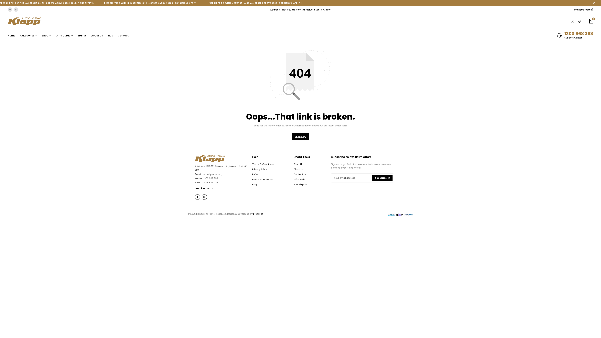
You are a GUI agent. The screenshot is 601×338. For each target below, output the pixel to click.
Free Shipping (301, 184)
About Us (97, 35)
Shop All (298, 164)
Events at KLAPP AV (262, 179)
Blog (110, 35)
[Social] (197, 197)
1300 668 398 (578, 34)
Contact (123, 35)
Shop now (300, 136)
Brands (82, 35)
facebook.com (10, 9)
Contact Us (300, 174)
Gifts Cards (63, 35)
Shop (45, 35)
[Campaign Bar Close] (595, 3)
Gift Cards (299, 179)
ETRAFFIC (258, 213)
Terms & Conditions (263, 164)
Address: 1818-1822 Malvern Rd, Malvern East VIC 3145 (300, 9)
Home (11, 35)
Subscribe (381, 177)
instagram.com (16, 9)
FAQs (255, 174)
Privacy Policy (259, 169)
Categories (27, 35)
